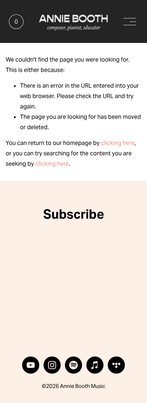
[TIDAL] (116, 365)
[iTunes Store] (94, 365)
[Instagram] (52, 365)
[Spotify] (73, 365)
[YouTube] (30, 365)
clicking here (118, 143)
